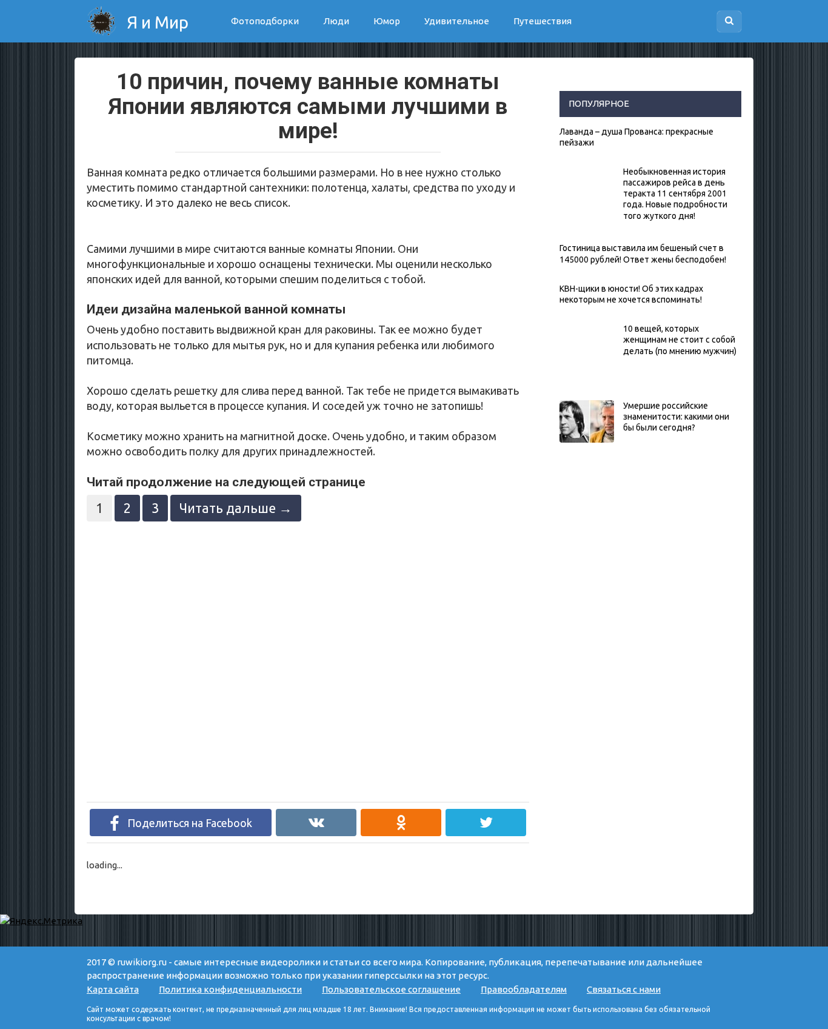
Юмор (386, 21)
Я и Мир (156, 22)
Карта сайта (113, 989)
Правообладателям (524, 989)
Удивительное (456, 21)
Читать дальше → (235, 508)
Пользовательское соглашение (391, 989)
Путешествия (542, 21)
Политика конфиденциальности (230, 989)
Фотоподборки (265, 21)
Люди (336, 21)
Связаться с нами (624, 989)
